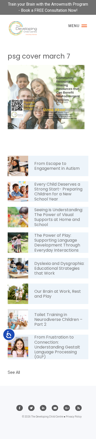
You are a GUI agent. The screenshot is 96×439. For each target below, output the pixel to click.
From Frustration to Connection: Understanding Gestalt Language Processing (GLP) (57, 347)
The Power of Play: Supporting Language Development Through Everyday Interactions (57, 242)
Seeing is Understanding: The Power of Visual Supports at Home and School (58, 217)
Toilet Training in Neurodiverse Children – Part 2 (58, 319)
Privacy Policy (74, 416)
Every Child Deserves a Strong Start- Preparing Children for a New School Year (58, 191)
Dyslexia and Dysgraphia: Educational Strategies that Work (59, 268)
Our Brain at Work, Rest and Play (57, 293)
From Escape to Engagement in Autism (57, 166)
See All (14, 372)
